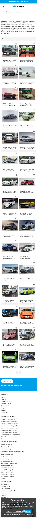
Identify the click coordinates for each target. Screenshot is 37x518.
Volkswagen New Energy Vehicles (10, 426)
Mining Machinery (6, 449)
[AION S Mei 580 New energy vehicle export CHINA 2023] (10, 160)
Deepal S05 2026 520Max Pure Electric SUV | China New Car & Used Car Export (27, 61)
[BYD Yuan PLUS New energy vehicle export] (10, 291)
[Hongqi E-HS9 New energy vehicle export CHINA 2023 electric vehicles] (10, 138)
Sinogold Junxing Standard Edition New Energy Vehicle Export (9, 193)
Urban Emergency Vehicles (8, 490)
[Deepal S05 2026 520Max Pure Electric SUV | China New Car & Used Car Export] (27, 51)
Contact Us (4, 412)
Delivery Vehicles (5, 488)
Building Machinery (6, 444)
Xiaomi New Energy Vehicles (9, 421)
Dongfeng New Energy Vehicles (9, 428)
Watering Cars (5, 484)
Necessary (8, 514)
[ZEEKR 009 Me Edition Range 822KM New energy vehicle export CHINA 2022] (10, 247)
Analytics (15, 514)
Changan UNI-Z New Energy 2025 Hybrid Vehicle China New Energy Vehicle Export (10, 83)
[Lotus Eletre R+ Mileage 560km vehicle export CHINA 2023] (27, 204)
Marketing (30, 514)
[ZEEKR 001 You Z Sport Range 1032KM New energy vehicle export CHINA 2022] (27, 313)
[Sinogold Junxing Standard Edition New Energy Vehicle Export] (10, 182)
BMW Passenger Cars (7, 456)
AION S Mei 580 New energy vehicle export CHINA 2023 (8, 171)
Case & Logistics (5, 406)
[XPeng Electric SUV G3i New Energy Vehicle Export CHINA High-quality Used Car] (27, 335)
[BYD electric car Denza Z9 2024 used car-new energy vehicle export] (10, 116)
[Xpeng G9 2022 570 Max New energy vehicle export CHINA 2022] (27, 269)
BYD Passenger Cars (7, 465)
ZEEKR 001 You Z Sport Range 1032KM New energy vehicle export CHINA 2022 (27, 324)
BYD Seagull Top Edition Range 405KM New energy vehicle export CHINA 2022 (27, 302)
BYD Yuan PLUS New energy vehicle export (8, 301)
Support (3, 410)
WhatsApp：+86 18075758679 (18, 1)
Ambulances (4, 497)
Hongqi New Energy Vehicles (9, 432)
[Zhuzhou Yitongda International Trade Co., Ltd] (18, 6)
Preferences (23, 514)
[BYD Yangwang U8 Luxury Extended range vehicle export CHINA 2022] (27, 226)
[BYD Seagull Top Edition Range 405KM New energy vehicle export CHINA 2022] (27, 291)
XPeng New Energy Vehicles (9, 436)
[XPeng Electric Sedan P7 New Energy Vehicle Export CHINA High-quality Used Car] (10, 357)
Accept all (27, 511)
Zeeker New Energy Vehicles (9, 430)
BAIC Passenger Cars (7, 461)
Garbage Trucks (5, 486)
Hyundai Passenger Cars (8, 470)
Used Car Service (6, 403)
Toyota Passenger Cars (7, 476)
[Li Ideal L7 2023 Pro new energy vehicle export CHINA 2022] (10, 269)
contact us (7, 381)
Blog (2, 408)
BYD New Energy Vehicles (8, 419)
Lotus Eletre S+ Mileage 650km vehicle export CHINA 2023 (9, 236)
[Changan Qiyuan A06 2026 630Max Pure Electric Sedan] (10, 51)
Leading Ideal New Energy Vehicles (10, 434)
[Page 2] (20, 372)
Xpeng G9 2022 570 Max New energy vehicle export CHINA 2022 (27, 280)
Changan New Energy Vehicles (9, 423)
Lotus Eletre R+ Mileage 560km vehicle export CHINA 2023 (26, 214)
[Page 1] (17, 372)
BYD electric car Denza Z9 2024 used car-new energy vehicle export (9, 127)
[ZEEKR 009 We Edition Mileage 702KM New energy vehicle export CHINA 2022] (27, 247)
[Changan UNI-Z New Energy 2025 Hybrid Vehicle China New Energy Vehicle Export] (10, 73)
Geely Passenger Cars (7, 472)
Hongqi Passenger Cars (7, 467)
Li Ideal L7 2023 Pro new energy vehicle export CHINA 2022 (9, 280)
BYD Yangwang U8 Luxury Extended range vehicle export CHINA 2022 (26, 236)
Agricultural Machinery (7, 446)
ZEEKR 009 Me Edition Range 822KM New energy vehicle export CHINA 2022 (9, 258)
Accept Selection (18, 511)
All (6, 12)
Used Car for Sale (6, 401)
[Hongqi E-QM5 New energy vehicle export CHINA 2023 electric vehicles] (27, 138)
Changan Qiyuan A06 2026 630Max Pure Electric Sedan (9, 61)
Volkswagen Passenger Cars (9, 463)
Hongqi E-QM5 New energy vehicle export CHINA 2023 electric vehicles (27, 149)
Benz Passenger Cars (7, 459)
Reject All (9, 511)
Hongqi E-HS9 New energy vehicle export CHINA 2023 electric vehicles (9, 149)
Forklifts (3, 495)
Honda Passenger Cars (7, 474)
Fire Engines (4, 493)
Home (3, 12)
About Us (3, 399)
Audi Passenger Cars (7, 454)
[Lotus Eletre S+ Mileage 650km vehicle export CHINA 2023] (10, 226)
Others (3, 439)
